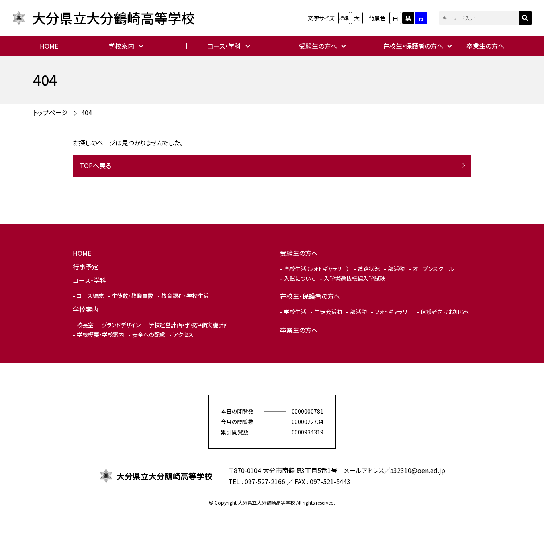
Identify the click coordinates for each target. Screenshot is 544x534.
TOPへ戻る (95, 165)
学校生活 (295, 312)
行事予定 (85, 266)
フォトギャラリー (394, 312)
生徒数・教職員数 (132, 296)
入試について (300, 278)
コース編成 (90, 296)
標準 (344, 17)
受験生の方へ (318, 46)
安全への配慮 (148, 334)
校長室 (85, 325)
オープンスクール (433, 269)
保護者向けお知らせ (445, 312)
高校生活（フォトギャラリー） (317, 269)
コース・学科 (224, 46)
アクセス (183, 334)
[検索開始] (525, 18)
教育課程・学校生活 (185, 296)
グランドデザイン (121, 325)
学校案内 (121, 46)
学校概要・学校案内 (100, 334)
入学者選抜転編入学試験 (354, 278)
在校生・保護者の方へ (413, 46)
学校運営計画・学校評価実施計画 (189, 325)
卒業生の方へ (485, 46)
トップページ (50, 112)
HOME (49, 46)
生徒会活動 (328, 312)
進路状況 (369, 269)
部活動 (396, 269)
